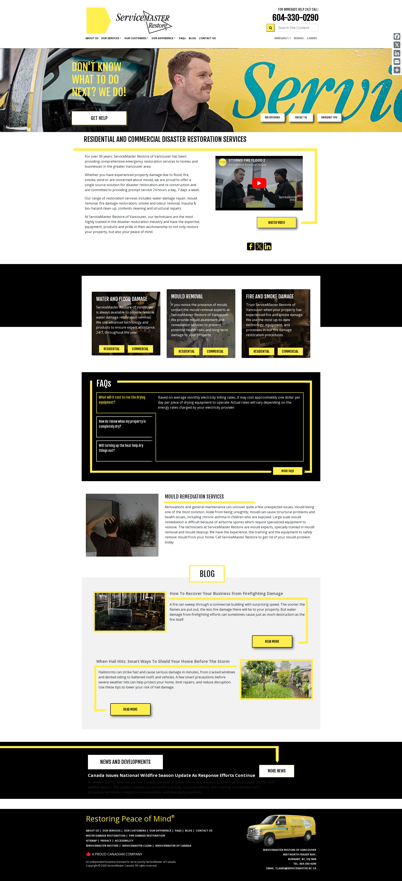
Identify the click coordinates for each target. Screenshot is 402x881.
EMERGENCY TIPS (329, 117)
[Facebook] (397, 36)
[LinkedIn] (397, 53)
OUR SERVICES (111, 830)
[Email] (397, 61)
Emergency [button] (281, 38)
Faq (182, 38)
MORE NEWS (277, 770)
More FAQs (287, 471)
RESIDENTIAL (112, 349)
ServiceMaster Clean (137, 845)
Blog (192, 38)
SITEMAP (91, 840)
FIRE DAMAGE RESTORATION (147, 835)
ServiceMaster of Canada (173, 845)
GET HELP (99, 118)
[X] (397, 45)
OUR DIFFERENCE (272, 117)
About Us (91, 38)
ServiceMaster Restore (102, 845)
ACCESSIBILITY (124, 840)
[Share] (397, 70)
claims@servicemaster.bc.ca (296, 868)
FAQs (178, 830)
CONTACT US (301, 117)
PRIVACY (105, 840)
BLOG (188, 830)
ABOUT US (92, 830)
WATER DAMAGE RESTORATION (105, 835)
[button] (276, 222)
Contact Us (207, 38)
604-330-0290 (295, 18)
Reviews (299, 38)
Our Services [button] (110, 38)
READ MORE (272, 641)
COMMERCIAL (140, 349)
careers (312, 38)
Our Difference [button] (162, 38)
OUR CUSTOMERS (135, 830)
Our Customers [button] (135, 38)
